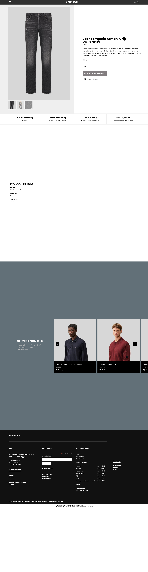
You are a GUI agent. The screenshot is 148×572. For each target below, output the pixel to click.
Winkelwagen (47, 474)
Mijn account (46, 479)
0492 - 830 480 (14, 462)
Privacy (11, 484)
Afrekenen (45, 477)
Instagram (117, 466)
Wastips (11, 476)
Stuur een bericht (15, 465)
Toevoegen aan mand (96, 73)
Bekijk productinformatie (91, 79)
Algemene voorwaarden (17, 482)
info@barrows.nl (14, 460)
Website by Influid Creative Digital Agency (49, 501)
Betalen (11, 478)
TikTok (115, 470)
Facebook (116, 468)
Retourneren (13, 480)
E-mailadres (47, 456)
